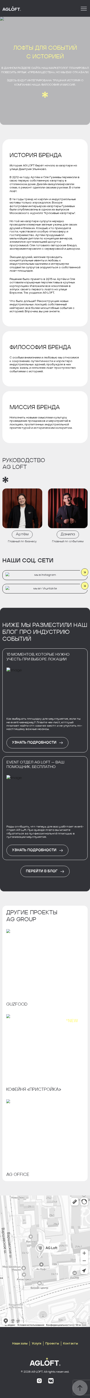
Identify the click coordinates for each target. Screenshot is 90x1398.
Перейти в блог (42, 871)
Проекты (52, 1343)
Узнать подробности (34, 743)
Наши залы (20, 1343)
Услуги (36, 1343)
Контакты (70, 1343)
